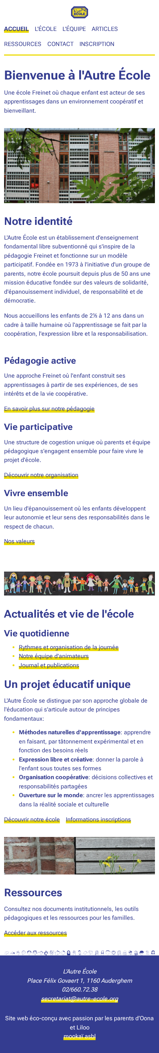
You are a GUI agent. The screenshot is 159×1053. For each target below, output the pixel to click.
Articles (105, 28)
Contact (60, 43)
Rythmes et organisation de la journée (69, 647)
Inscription (97, 43)
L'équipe (74, 28)
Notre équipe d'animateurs (54, 656)
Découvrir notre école (32, 819)
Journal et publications (49, 665)
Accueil (16, 28)
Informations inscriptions (98, 819)
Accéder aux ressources (35, 932)
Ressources (22, 43)
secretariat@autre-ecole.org (79, 998)
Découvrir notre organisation (41, 474)
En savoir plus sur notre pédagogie (49, 408)
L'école (46, 28)
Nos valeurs (19, 541)
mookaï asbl (80, 1036)
